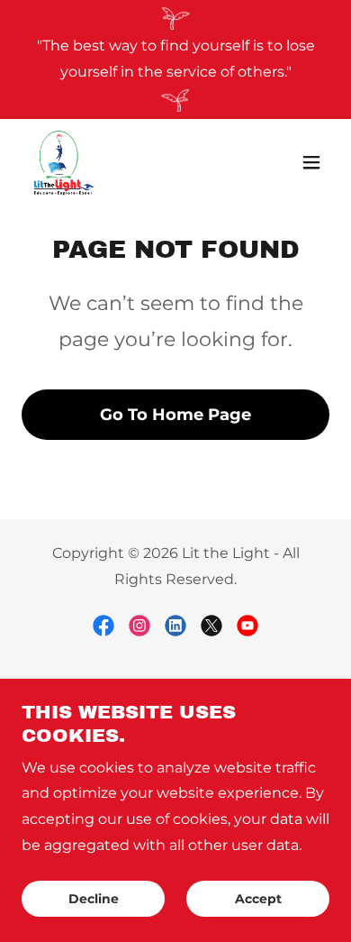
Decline (93, 899)
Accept (258, 899)
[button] (311, 162)
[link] (63, 162)
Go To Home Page (175, 415)
